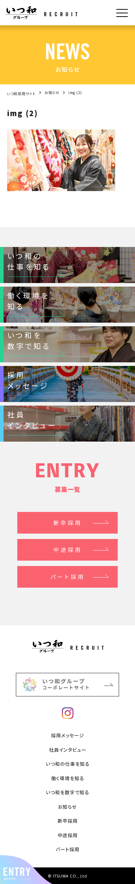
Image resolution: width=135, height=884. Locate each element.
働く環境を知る (67, 778)
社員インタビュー (67, 749)
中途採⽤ (68, 835)
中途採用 (67, 549)
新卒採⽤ (68, 820)
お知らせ (52, 92)
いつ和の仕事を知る (68, 763)
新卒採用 (67, 522)
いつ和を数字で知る (67, 792)
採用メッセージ (67, 735)
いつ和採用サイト (21, 93)
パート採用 (68, 849)
